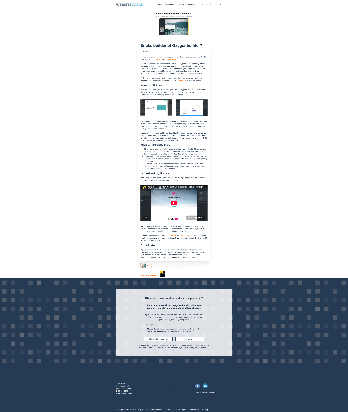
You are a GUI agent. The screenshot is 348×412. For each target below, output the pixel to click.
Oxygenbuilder (171, 59)
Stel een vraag (189, 339)
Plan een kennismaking (158, 339)
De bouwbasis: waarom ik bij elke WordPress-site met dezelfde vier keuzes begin (169, 390)
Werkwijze (182, 4)
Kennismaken (170, 4)
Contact (229, 4)
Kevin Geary (172, 236)
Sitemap (205, 410)
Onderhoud (203, 4)
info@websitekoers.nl (126, 393)
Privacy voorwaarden (172, 410)
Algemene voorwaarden (191, 410)
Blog (221, 4)
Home (160, 4)
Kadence (159, 59)
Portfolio (213, 4)
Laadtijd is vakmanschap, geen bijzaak (171, 396)
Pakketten (192, 4)
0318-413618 (123, 391)
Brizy (153, 59)
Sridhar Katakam (186, 236)
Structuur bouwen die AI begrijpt (168, 385)
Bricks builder (181, 80)
